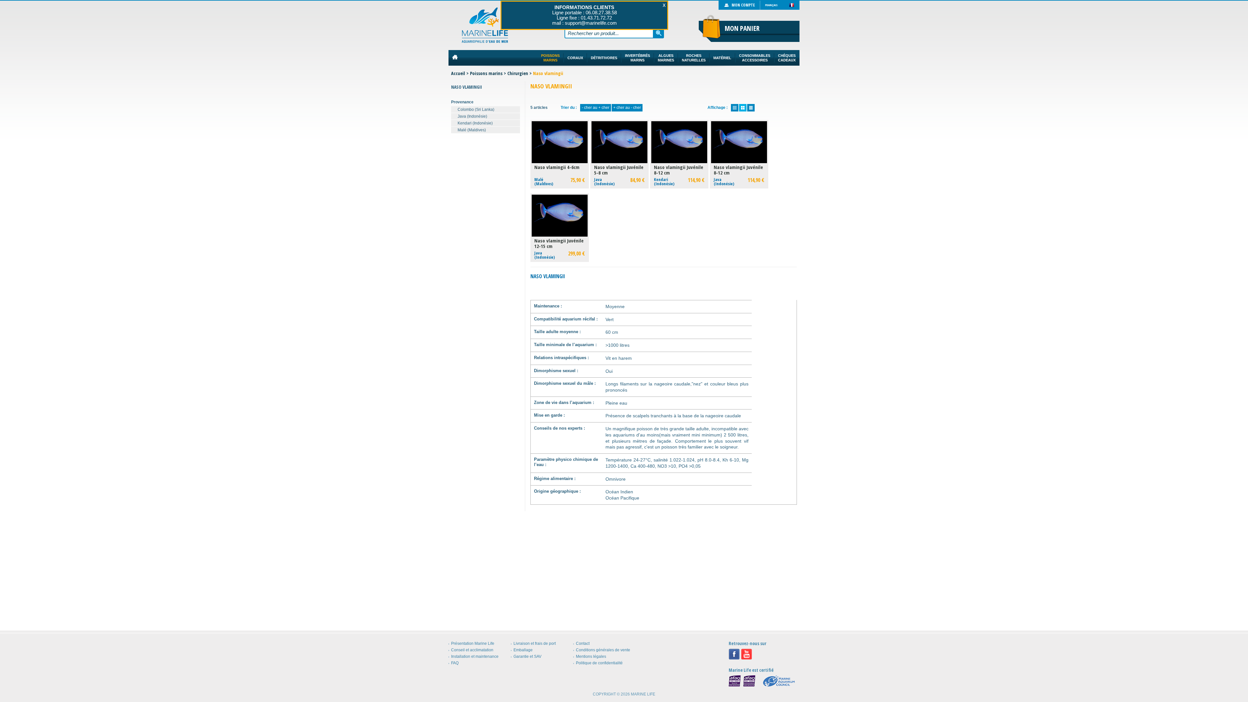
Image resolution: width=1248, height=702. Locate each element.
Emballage (523, 650)
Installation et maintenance (475, 656)
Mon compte (743, 5)
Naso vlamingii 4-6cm (556, 167)
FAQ (455, 663)
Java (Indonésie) (472, 116)
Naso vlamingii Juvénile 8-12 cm (678, 170)
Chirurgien (517, 73)
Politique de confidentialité (599, 663)
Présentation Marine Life (472, 643)
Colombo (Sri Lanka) (476, 109)
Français (771, 5)
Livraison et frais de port (535, 643)
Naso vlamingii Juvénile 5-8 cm (619, 170)
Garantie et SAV (527, 656)
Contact (583, 643)
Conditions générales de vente (603, 650)
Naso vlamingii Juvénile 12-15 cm (559, 243)
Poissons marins (486, 73)
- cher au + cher (595, 107)
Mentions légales (591, 656)
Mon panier (742, 28)
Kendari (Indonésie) (475, 123)
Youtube (746, 654)
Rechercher (659, 33)
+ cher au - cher (627, 107)
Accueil (458, 73)
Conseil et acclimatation (472, 650)
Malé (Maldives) (472, 130)
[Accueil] (485, 25)
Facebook (734, 654)
